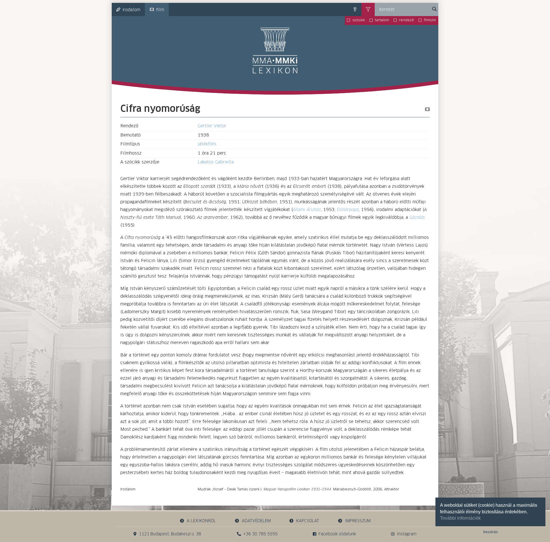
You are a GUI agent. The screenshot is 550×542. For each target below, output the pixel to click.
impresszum (358, 521)
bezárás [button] (490, 531)
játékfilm (207, 144)
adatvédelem (256, 521)
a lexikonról (201, 521)
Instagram (407, 534)
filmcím (430, 20)
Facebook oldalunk (337, 534)
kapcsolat (307, 521)
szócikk (358, 20)
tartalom (382, 20)
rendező (406, 20)
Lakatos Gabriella (216, 162)
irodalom (131, 10)
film (160, 10)
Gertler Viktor (212, 126)
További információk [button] (460, 518)
